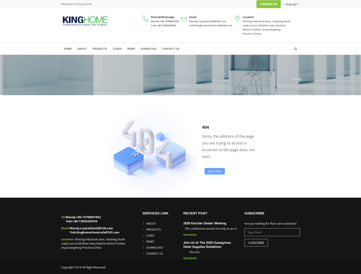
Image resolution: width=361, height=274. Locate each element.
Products (100, 48)
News (131, 48)
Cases (117, 48)
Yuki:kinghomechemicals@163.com (210, 25)
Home (68, 48)
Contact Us (268, 4)
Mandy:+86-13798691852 (165, 21)
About (82, 48)
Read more (190, 234)
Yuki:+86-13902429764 (163, 25)
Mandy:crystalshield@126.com (207, 21)
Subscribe (256, 243)
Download (148, 48)
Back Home (215, 171)
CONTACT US (170, 48)
